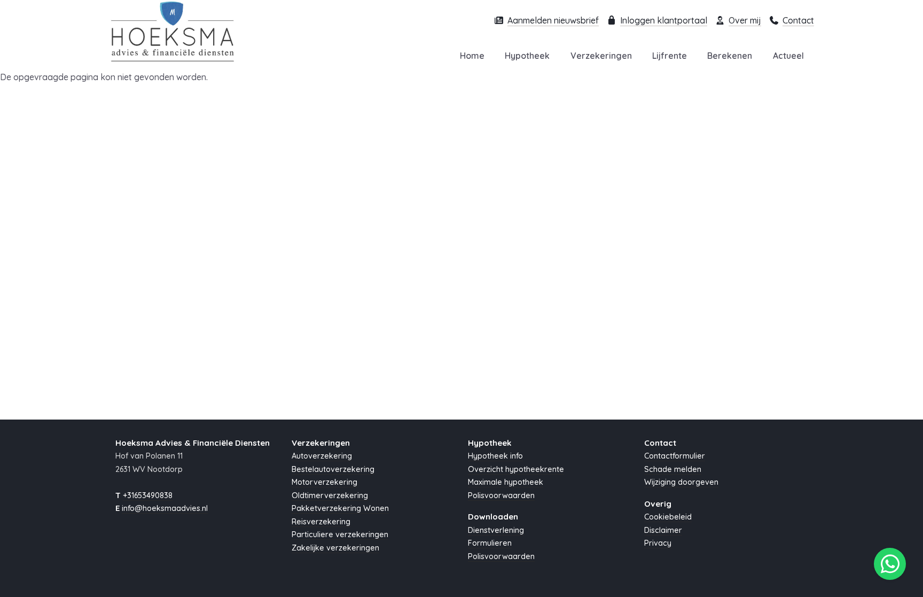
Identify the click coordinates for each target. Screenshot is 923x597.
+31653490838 (148, 495)
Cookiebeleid (668, 517)
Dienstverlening (496, 530)
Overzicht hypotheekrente (516, 469)
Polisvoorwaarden (501, 495)
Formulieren (490, 543)
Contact (798, 20)
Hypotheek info (495, 456)
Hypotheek (527, 55)
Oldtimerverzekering (330, 495)
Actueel (788, 55)
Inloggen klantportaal (663, 20)
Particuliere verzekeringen (340, 534)
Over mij (745, 20)
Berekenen (729, 55)
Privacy (657, 543)
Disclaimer (663, 530)
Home (472, 55)
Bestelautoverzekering (333, 469)
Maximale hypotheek (505, 482)
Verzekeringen (601, 55)
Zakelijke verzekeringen (335, 548)
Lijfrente (669, 55)
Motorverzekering (324, 482)
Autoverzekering (322, 456)
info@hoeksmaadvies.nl (165, 508)
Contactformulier (674, 456)
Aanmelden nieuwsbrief (553, 20)
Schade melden (672, 469)
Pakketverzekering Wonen (340, 508)
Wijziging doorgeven (681, 482)
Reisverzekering (321, 521)
